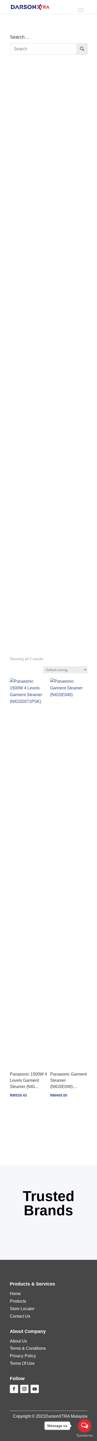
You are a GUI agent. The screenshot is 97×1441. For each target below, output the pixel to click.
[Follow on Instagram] (24, 1389)
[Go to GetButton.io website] (84, 1435)
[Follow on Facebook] (14, 1389)
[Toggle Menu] (81, 10)
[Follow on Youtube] (35, 1389)
